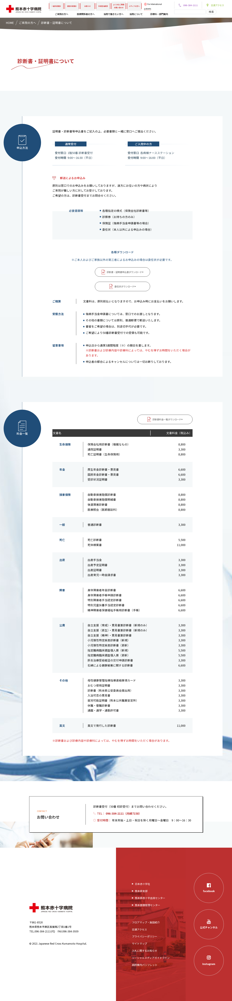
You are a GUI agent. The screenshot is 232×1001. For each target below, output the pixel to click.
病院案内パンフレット (144, 965)
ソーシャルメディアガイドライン (151, 958)
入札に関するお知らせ (144, 950)
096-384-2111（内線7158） (123, 813)
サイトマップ (139, 943)
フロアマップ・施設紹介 (146, 922)
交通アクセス (139, 929)
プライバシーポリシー (144, 936)
